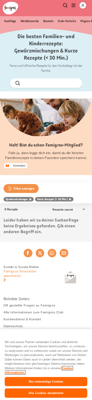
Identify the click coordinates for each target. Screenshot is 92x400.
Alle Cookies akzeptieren (46, 393)
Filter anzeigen (24, 188)
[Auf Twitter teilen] (40, 253)
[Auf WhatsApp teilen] (52, 253)
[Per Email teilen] (64, 253)
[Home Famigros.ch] (10, 8)
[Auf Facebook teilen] (28, 253)
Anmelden (19, 165)
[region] (46, 364)
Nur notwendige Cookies (46, 381)
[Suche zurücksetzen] (74, 83)
